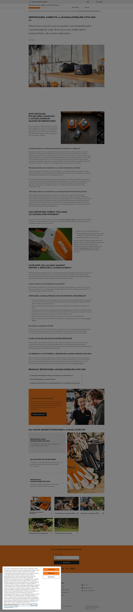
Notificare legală (8, 607)
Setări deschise (51, 577)
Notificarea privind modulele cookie (28, 606)
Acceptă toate (51, 569)
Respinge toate (51, 573)
